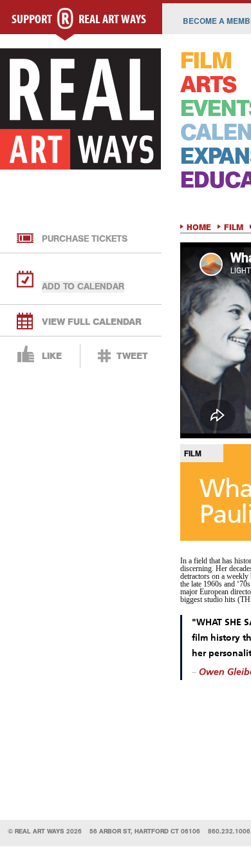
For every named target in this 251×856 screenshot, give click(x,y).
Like (52, 356)
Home (199, 227)
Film (233, 227)
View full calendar (92, 321)
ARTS (208, 85)
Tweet (132, 356)
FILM (206, 61)
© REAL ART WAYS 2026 (45, 831)
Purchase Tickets (84, 238)
